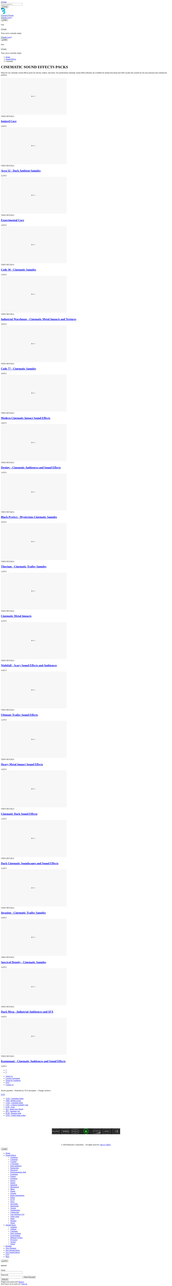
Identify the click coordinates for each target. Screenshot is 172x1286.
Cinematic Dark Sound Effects (19, 813)
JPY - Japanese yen (13, 1111)
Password (4, 1275)
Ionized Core (8, 121)
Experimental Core (12, 220)
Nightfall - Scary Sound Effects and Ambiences (29, 665)
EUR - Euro (10, 1107)
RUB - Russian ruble (13, 1113)
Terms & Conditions (13, 1080)
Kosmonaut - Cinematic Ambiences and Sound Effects (33, 1061)
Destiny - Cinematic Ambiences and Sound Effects (31, 467)
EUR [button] (3, 1095)
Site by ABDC (105, 1145)
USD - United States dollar (16, 1115)
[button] (4, 2)
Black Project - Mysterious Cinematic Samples (29, 517)
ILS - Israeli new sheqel (14, 1109)
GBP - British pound (13, 1101)
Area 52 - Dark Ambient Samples (21, 170)
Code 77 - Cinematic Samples (18, 368)
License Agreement (13, 1078)
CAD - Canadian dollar (14, 1103)
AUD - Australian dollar (15, 1099)
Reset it (21, 1282)
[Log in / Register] (11, 15)
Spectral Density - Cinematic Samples (23, 962)
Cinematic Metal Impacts (16, 615)
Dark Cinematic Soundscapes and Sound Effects (29, 863)
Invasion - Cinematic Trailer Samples (23, 912)
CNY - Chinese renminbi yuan (17, 1105)
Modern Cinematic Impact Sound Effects (25, 418)
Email (3, 1270)
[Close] (4, 20)
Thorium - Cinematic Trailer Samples (23, 566)
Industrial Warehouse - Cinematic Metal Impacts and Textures (38, 319)
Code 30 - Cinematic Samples (18, 269)
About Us (9, 1076)
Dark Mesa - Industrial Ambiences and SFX (27, 1011)
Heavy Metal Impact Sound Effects (22, 764)
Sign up (24, 1284)
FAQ (7, 1083)
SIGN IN (5, 1279)
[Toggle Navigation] (4, 7)
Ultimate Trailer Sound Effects (19, 714)
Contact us (9, 1085)
